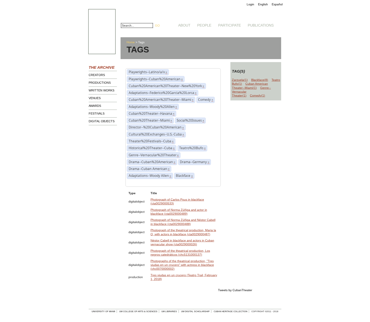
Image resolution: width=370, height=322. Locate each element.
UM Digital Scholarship (195, 311)
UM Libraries (169, 311)
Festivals (96, 113)
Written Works (101, 90)
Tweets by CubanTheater (235, 290)
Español (277, 4)
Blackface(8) (259, 80)
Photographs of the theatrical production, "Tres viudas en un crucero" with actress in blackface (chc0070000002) (182, 265)
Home (131, 42)
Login (250, 4)
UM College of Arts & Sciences (138, 311)
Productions (100, 82)
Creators (97, 75)
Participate (229, 25)
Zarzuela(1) (240, 80)
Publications (261, 25)
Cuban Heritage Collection (230, 311)
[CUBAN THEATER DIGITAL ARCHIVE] (98, 14)
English (263, 4)
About (184, 25)
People (204, 25)
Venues (95, 98)
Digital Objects (102, 121)
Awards (95, 105)
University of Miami (103, 311)
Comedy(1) (257, 95)
